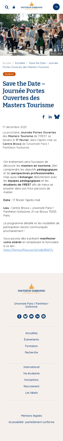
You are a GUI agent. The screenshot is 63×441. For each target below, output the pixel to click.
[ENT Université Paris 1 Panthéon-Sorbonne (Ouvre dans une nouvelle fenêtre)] (14, 7)
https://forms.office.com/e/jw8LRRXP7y (28, 250)
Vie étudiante (31, 373)
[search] (6, 7)
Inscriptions (31, 379)
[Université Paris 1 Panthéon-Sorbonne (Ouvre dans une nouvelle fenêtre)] (31, 6)
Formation (31, 346)
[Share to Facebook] (43, 116)
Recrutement (31, 386)
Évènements (31, 339)
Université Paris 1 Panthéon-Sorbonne (31, 305)
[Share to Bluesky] (57, 116)
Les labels (31, 392)
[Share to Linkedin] (50, 116)
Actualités (31, 333)
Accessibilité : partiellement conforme (31, 422)
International (31, 367)
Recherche (31, 352)
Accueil (7, 63)
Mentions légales (31, 415)
